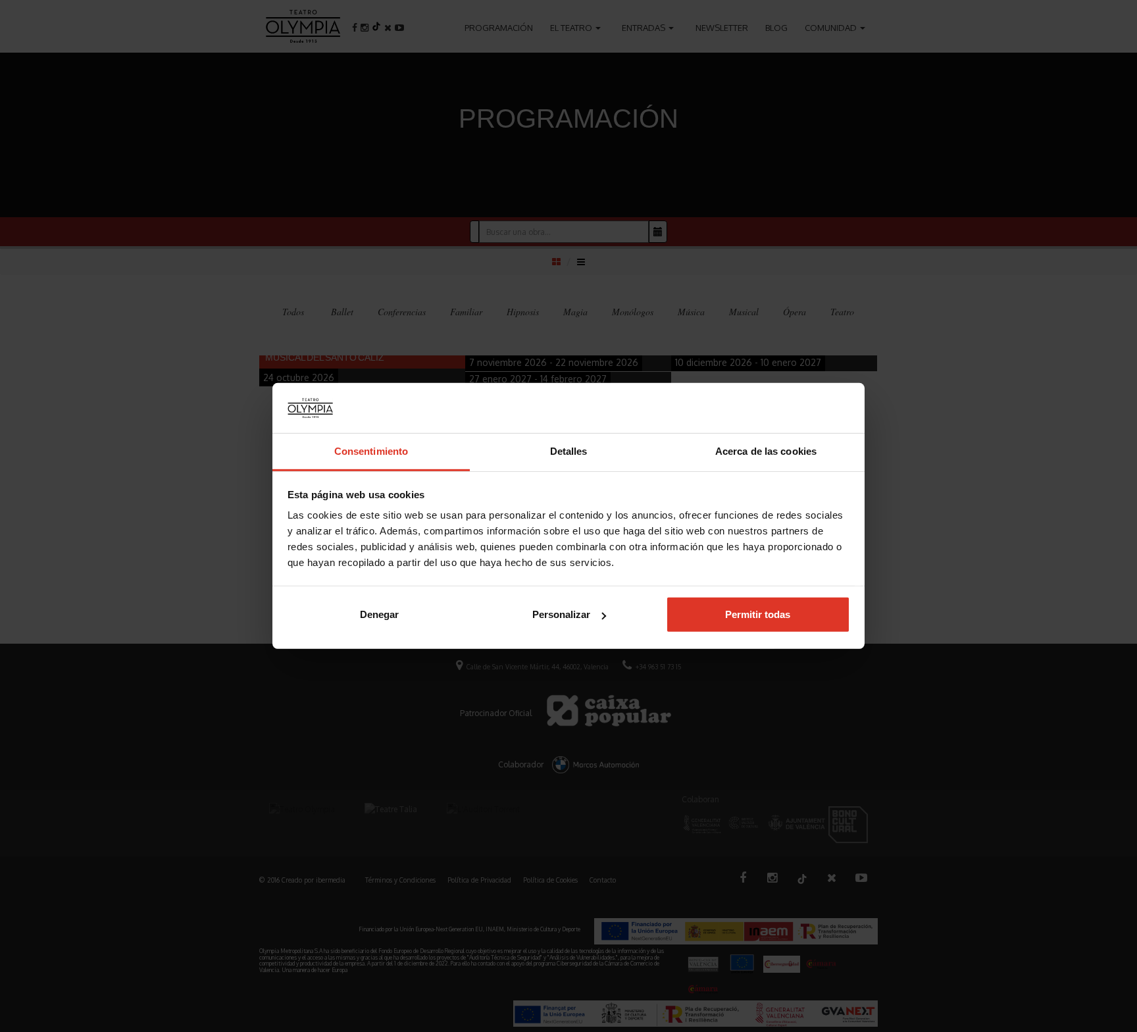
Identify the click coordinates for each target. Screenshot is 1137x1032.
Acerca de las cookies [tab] (766, 451)
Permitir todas (757, 614)
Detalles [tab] (569, 451)
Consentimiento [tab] (371, 451)
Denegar (379, 614)
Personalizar (561, 614)
